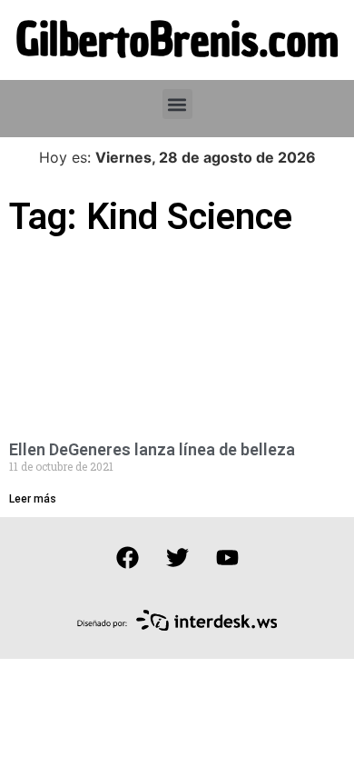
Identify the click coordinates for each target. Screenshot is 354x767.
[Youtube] (227, 558)
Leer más (32, 499)
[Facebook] (127, 558)
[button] (177, 104)
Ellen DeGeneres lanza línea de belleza (152, 449)
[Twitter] (177, 558)
